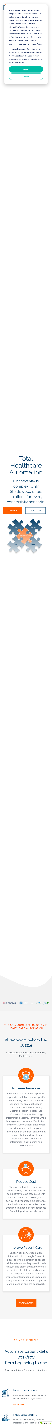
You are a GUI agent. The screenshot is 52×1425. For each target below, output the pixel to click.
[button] (26, 1303)
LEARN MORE (19, 1404)
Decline (26, 76)
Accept (26, 69)
